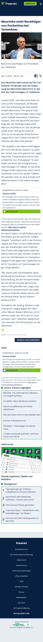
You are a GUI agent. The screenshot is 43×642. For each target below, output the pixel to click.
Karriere (21, 603)
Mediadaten (21, 597)
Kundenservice (21, 549)
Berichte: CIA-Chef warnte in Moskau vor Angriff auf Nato (20, 394)
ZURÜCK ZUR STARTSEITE (28, 340)
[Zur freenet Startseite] (9, 3)
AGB (21, 581)
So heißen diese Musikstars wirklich (19, 401)
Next (39, 47)
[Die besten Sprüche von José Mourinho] (21, 46)
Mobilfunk (30, 3)
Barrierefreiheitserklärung (21, 554)
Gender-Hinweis (21, 587)
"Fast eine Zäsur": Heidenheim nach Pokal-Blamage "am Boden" (22, 512)
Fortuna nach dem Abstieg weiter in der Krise (22, 519)
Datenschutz (21, 565)
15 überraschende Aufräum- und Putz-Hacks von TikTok (21, 435)
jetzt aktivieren (12, 211)
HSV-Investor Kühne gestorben (20, 505)
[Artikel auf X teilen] (40, 76)
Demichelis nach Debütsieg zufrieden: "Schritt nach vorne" (20, 498)
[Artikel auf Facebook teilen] (36, 76)
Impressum (21, 560)
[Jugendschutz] (21, 625)
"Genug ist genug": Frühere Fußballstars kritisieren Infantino (21, 490)
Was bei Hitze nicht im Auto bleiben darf (21, 414)
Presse (21, 592)
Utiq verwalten (21, 576)
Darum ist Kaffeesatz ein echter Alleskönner (18, 408)
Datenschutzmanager (21, 571)
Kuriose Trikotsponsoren (14, 420)
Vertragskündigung (21, 608)
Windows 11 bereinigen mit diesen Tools (19, 427)
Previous (3, 47)
